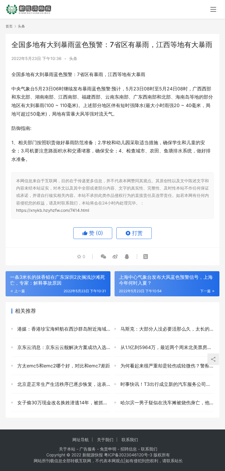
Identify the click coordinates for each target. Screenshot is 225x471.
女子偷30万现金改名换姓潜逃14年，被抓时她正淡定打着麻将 (63, 402)
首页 (9, 26)
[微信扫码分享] (103, 256)
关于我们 (105, 439)
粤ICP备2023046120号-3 (128, 454)
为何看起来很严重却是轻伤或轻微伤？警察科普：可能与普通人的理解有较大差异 (166, 366)
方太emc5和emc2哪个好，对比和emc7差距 (63, 366)
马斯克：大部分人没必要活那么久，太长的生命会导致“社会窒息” (166, 329)
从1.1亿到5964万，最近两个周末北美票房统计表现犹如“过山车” (166, 347)
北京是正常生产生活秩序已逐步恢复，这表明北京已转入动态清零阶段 (63, 384)
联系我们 (130, 439)
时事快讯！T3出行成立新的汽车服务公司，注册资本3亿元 (166, 384)
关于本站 (67, 448)
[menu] (213, 9)
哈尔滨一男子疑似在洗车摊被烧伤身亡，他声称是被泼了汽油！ (166, 402)
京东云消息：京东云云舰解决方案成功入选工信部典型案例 (63, 347)
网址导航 (80, 439)
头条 (73, 58)
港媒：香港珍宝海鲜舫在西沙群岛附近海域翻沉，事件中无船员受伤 (63, 329)
